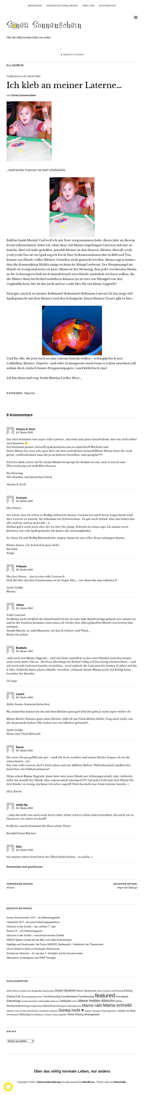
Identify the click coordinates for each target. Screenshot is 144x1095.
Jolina (20, 604)
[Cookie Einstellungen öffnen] (8, 1090)
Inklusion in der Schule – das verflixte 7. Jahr (31, 926)
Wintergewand (91, 1014)
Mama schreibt (117, 1005)
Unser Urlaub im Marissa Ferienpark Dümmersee (33, 948)
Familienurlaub (86, 996)
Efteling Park (14, 996)
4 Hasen (21, 566)
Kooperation (107, 5)
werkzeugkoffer (59, 1014)
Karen (20, 747)
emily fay (22, 804)
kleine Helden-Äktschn (96, 1001)
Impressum (35, 5)
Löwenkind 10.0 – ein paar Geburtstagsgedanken (33, 922)
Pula (17, 1011)
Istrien (75, 1001)
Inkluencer (55, 1001)
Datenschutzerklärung (62, 5)
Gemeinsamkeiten (29, 1001)
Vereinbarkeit (12, 1014)
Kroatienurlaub (36, 1006)
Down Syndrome (86, 990)
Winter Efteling (75, 1014)
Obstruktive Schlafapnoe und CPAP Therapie (31, 957)
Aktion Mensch (13, 991)
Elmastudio (120, 1082)
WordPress (89, 1082)
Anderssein (26, 991)
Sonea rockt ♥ (71, 1010)
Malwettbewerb (74, 1006)
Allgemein (15, 65)
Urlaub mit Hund (126, 1011)
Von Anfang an (37, 1014)
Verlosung (24, 1014)
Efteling (128, 991)
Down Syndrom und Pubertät (110, 991)
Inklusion (65, 1000)
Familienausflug (51, 996)
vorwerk (48, 1014)
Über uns (88, 5)
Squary (88, 1011)
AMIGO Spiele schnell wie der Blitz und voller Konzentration (39, 939)
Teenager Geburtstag (101, 1011)
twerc (114, 1011)
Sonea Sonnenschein (23, 95)
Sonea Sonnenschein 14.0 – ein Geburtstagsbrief (33, 917)
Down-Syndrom (65, 990)
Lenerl (20, 694)
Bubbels (21, 647)
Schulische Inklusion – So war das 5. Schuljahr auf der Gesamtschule (44, 953)
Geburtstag (13, 1000)
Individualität (43, 1001)
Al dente (20, 886)
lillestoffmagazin (60, 1006)
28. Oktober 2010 (31, 76)
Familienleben (69, 996)
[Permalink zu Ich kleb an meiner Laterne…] (29, 160)
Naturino (10, 1011)
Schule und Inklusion (29, 1011)
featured (105, 995)
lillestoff (48, 1006)
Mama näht (92, 1005)
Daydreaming (48, 991)
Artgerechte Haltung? (125, 886)
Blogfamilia (36, 991)
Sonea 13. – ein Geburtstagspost (24, 931)
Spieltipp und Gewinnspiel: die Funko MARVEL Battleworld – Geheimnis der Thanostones (55, 944)
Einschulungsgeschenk (32, 997)
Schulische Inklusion (48, 1011)
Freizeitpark (122, 996)
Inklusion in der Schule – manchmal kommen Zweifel (35, 935)
